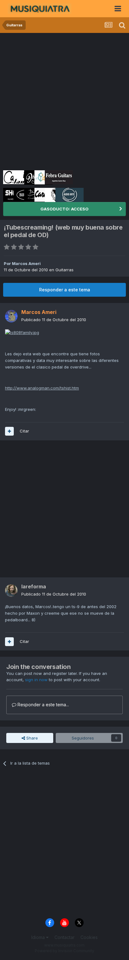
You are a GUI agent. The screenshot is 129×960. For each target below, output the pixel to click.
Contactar (64, 937)
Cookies (89, 937)
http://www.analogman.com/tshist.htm (42, 387)
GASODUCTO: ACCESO (64, 208)
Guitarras (64, 269)
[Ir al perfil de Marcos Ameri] (11, 316)
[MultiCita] (9, 431)
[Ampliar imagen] (22, 332)
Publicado (53, 319)
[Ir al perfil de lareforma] (11, 590)
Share (31, 737)
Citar (24, 430)
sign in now (36, 679)
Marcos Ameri (26, 263)
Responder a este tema (64, 289)
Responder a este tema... (42, 704)
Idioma (38, 937)
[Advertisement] (64, 100)
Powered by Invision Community (64, 950)
